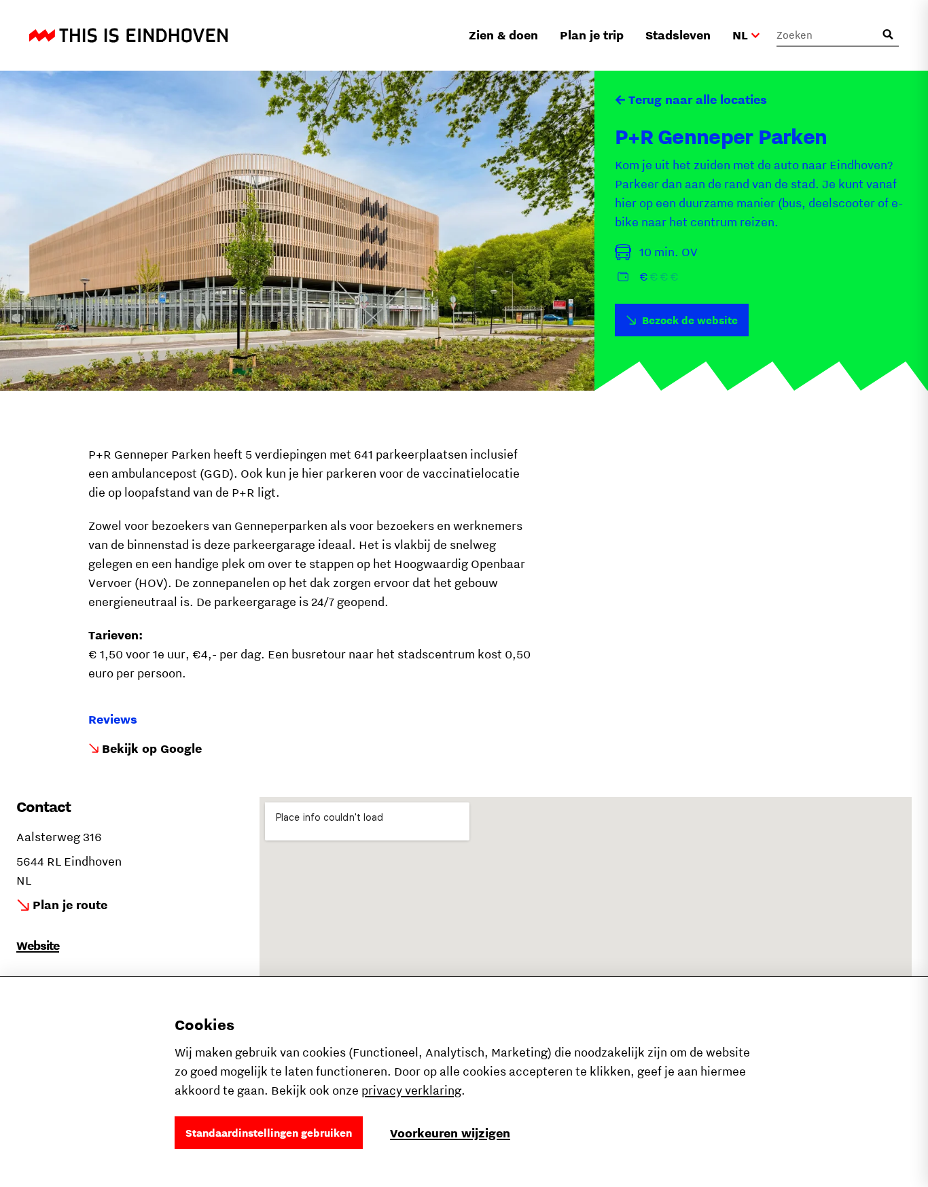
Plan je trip (592, 35)
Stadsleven (678, 35)
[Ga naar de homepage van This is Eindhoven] (128, 35)
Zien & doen (503, 35)
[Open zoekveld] (888, 35)
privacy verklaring (411, 1090)
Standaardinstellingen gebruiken (268, 1132)
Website (37, 945)
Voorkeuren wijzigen (450, 1133)
